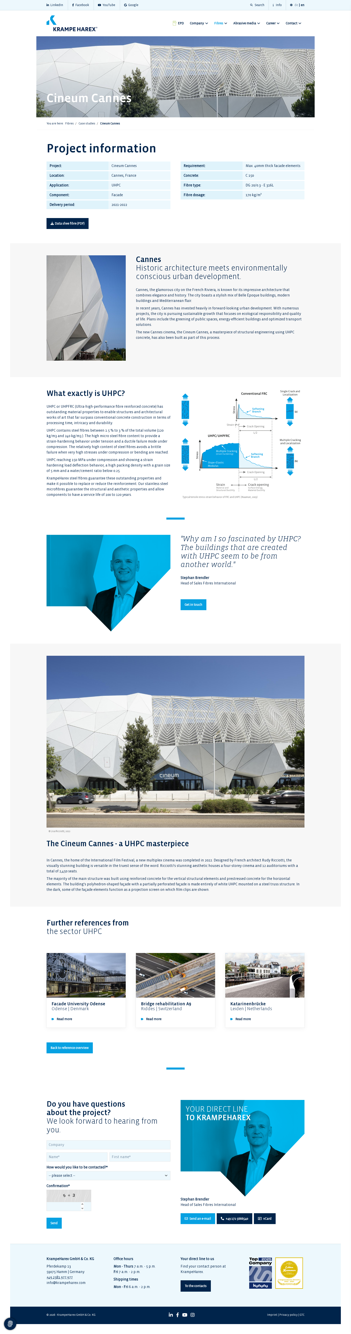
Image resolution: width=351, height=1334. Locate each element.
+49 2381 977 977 (60, 1277)
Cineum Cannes (110, 123)
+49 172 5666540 (236, 1218)
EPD (181, 23)
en (302, 5)
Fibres (218, 23)
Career (271, 23)
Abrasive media (244, 23)
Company (197, 23)
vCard (267, 1218)
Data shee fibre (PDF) (69, 223)
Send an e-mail (200, 1218)
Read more (64, 1019)
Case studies (87, 123)
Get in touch (193, 604)
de (296, 5)
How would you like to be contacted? (77, 1167)
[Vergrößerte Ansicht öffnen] (242, 441)
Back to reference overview (70, 1047)
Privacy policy (288, 1314)
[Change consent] (10, 1324)
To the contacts (196, 1286)
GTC (302, 1314)
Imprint (272, 1314)
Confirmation (58, 1186)
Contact (291, 23)
